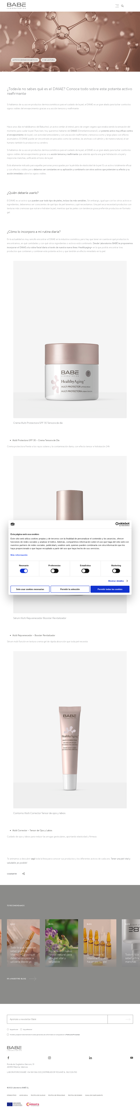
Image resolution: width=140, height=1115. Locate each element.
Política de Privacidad (73, 1035)
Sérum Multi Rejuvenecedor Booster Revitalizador (39, 618)
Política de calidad (38, 1095)
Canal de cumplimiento (94, 1095)
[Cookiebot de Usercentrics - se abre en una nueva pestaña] (117, 524)
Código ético (11, 1095)
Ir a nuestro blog (16, 979)
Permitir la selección (70, 589)
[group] (23, 943)
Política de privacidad (56, 1095)
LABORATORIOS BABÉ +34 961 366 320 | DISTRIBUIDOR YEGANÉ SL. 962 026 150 (42, 1072)
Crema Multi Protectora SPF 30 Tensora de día (37, 423)
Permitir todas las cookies (110, 589)
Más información (19, 555)
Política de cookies (75, 1095)
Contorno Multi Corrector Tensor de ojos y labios (39, 813)
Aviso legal (23, 1095)
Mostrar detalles (116, 581)
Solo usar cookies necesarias (30, 589)
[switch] (55, 571)
